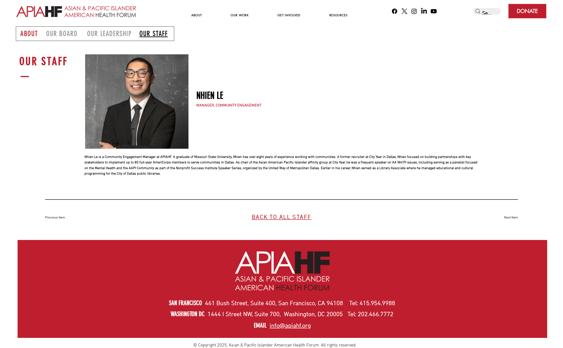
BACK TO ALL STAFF (281, 217)
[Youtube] (433, 11)
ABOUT (29, 33)
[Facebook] (394, 11)
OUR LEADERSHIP (109, 33)
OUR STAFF (153, 33)
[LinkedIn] (424, 11)
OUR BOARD (62, 33)
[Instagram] (414, 11)
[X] (404, 11)
